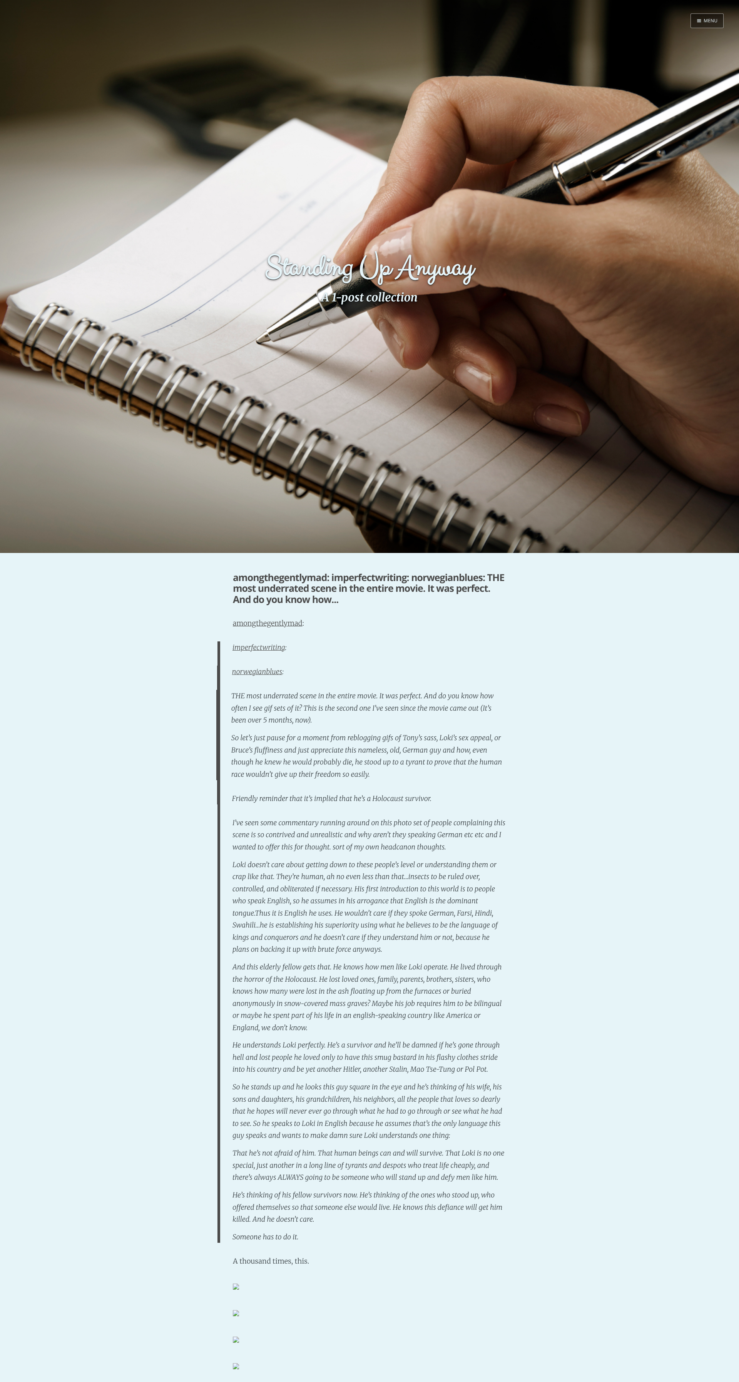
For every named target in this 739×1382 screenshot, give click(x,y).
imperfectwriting (258, 647)
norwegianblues (257, 671)
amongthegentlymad (268, 623)
